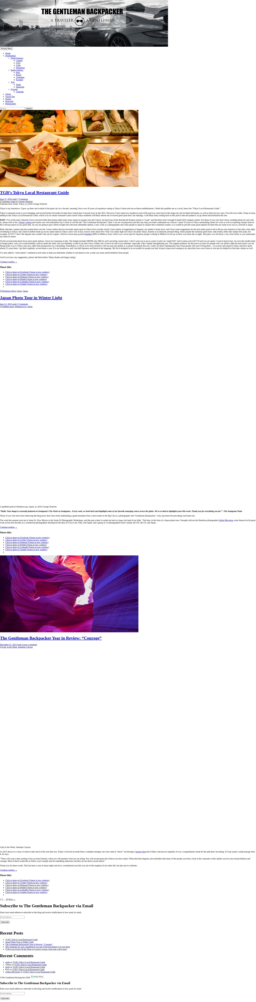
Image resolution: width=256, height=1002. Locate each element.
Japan (18, 84)
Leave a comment (29, 644)
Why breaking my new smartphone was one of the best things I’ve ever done (37, 947)
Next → (12, 899)
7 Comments (22, 199)
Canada (19, 60)
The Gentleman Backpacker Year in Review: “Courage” (51, 638)
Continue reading (8, 262)
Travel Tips (10, 96)
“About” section (25, 222)
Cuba (18, 65)
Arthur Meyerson (226, 520)
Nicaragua (20, 68)
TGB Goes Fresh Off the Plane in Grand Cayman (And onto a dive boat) (36, 949)
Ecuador (19, 80)
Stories (8, 99)
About (8, 94)
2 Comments (22, 304)
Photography (10, 104)
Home (8, 53)
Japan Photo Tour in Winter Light (31, 297)
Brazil (18, 75)
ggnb (14, 199)
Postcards (9, 101)
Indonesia (20, 87)
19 (7, 899)
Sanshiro (88, 234)
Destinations (10, 56)
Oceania (14, 89)
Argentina (20, 77)
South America (17, 70)
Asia (13, 82)
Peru (18, 72)
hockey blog (141, 852)
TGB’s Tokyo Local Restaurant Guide (34, 192)
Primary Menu (6, 49)
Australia (20, 92)
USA (18, 63)
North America (17, 58)
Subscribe (5, 922)
